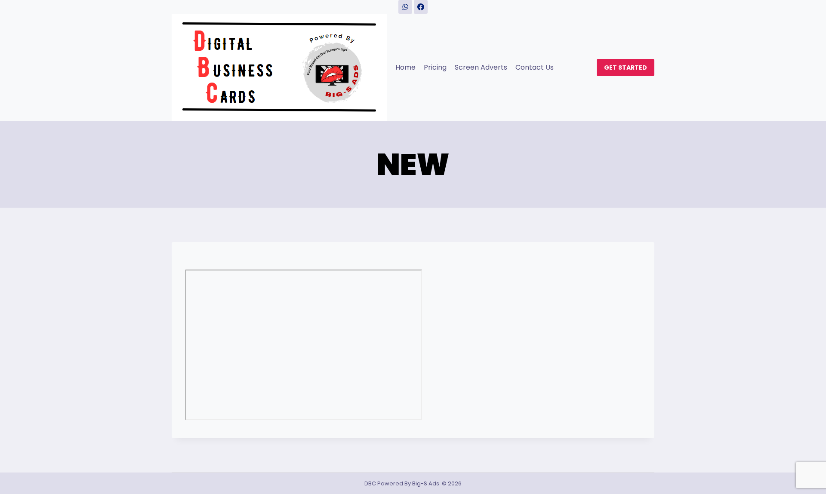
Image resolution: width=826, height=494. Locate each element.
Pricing (435, 67)
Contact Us (534, 67)
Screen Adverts (481, 67)
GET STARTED (625, 67)
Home (405, 67)
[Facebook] (421, 7)
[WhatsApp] (405, 7)
